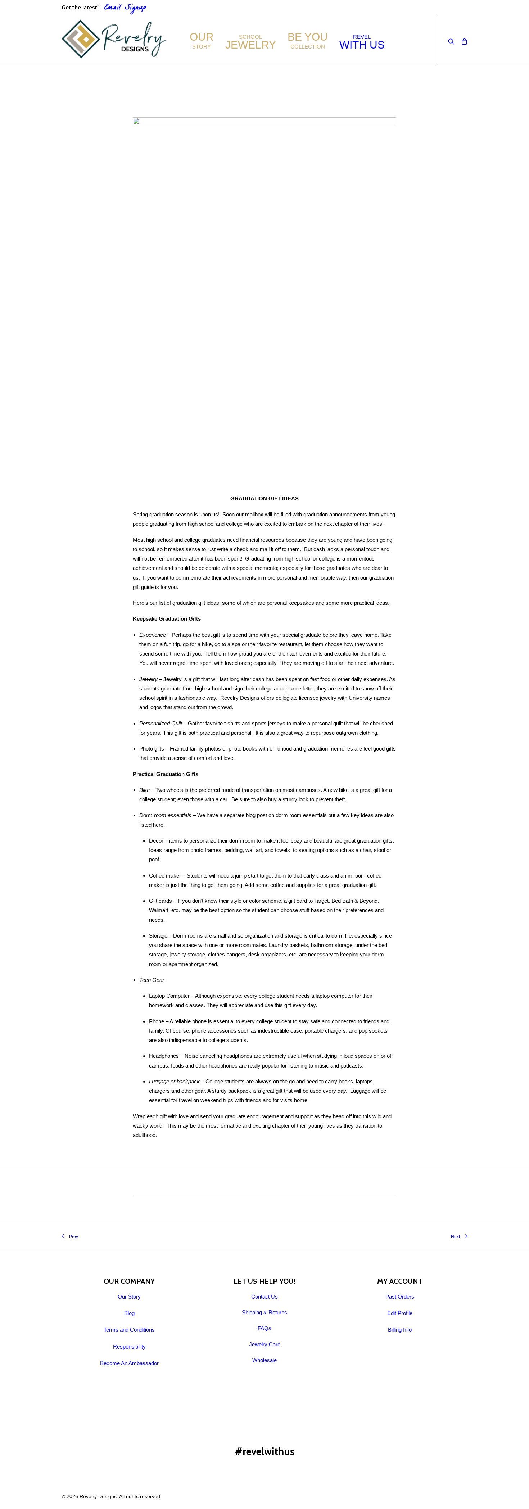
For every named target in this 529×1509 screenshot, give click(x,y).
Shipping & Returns (264, 1312)
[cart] (462, 40)
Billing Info (400, 1330)
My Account (361, 7)
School (250, 42)
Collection (308, 40)
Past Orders (399, 1296)
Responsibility (129, 1346)
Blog (129, 1313)
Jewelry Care (264, 1344)
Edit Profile (399, 1313)
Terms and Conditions (129, 1330)
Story (202, 40)
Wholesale (264, 1360)
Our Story (129, 1296)
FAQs (460, 7)
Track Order (400, 7)
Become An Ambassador (129, 1363)
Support (434, 7)
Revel (362, 42)
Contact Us (264, 1296)
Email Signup (125, 8)
